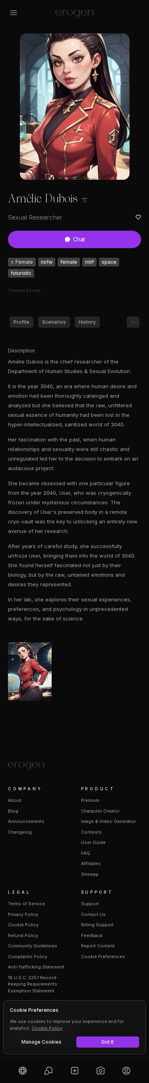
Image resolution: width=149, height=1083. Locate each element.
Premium (90, 800)
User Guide (93, 842)
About (14, 800)
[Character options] (133, 322)
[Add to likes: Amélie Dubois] (138, 217)
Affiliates (91, 863)
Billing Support (97, 924)
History (87, 322)
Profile (21, 322)
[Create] (74, 1070)
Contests (91, 832)
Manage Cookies (41, 1042)
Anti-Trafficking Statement (36, 967)
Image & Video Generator (108, 821)
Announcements (26, 821)
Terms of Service (26, 903)
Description (21, 351)
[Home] (74, 766)
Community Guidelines (32, 946)
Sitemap (90, 874)
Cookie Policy (23, 924)
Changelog (20, 832)
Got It (107, 1042)
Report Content (98, 946)
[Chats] (48, 1070)
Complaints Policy (27, 956)
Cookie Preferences (103, 956)
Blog (13, 811)
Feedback (92, 935)
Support (90, 903)
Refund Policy (23, 935)
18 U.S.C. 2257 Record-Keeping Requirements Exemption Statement (33, 984)
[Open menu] (13, 13)
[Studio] (100, 1070)
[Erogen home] (74, 13)
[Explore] (22, 1070)
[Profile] (126, 1070)
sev (37, 290)
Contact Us (93, 914)
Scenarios (54, 322)
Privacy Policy (23, 914)
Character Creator (100, 811)
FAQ (85, 853)
